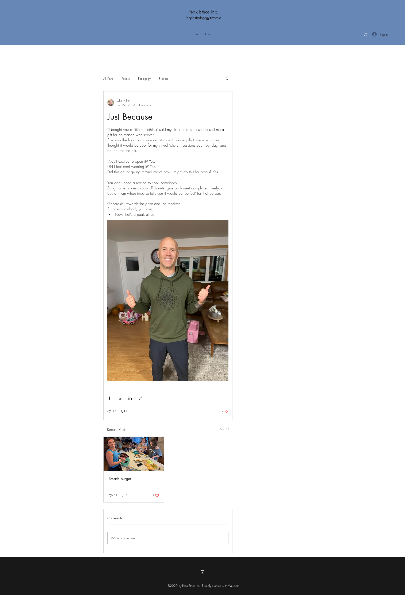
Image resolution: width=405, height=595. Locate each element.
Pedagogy (144, 78)
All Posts (108, 78)
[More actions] (225, 102)
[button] (227, 78)
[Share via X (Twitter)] (120, 398)
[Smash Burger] (134, 454)
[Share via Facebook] (109, 398)
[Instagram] (365, 34)
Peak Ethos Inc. (203, 12)
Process (163, 78)
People (126, 78)
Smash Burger (120, 478)
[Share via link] (140, 398)
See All (224, 429)
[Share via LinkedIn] (130, 398)
